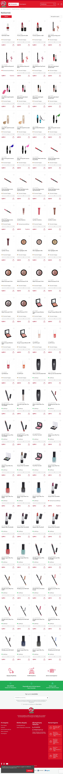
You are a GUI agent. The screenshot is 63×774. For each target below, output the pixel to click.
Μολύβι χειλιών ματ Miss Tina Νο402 (54, 559)
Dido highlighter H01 (53, 250)
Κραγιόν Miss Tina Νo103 (23, 465)
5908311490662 (6, 587)
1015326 (20, 157)
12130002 (52, 280)
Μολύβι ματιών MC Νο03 (8, 650)
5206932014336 (53, 464)
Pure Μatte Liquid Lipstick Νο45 (8, 98)
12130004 (21, 280)
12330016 (51, 341)
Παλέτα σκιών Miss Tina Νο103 (7, 466)
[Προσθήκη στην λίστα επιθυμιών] (14, 21)
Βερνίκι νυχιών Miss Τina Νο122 (22, 559)
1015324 (5, 157)
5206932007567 (6, 433)
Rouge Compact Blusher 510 (54, 312)
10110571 (51, 95)
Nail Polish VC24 (5, 35)
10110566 (20, 95)
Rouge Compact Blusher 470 (23, 342)
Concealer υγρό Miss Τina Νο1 (23, 405)
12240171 (20, 341)
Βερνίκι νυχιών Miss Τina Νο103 (7, 559)
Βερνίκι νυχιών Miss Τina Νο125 (38, 497)
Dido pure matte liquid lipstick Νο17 (53, 98)
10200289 (52, 34)
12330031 (36, 218)
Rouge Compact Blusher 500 (7, 343)
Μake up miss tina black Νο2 (54, 373)
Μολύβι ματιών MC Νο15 (23, 619)
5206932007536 (37, 556)
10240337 (36, 249)
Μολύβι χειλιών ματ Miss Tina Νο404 (7, 436)
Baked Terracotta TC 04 (38, 281)
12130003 (36, 280)
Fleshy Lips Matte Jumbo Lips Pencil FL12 (53, 159)
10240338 (21, 249)
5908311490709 (22, 587)
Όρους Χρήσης (39, 704)
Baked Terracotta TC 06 (7, 281)
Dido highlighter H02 (37, 250)
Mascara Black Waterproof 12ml (39, 128)
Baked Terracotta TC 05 (22, 281)
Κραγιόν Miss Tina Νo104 (7, 527)
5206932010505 (37, 464)
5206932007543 (53, 556)
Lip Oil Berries (5, 373)
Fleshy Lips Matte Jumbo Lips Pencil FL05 (53, 190)
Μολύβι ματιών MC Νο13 (23, 588)
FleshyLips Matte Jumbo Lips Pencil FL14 (39, 159)
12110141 (5, 95)
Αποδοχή (30, 770)
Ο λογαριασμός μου (21, 725)
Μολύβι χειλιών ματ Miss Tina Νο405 (7, 405)
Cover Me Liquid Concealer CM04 (23, 128)
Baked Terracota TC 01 (22, 312)
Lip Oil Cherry (51, 342)
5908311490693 (37, 587)
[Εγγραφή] (47, 697)
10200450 (52, 157)
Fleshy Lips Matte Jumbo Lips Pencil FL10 (7, 190)
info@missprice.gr (38, 729)
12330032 (21, 218)
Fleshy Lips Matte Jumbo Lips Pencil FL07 (38, 190)
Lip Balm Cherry (5, 250)
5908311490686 (53, 587)
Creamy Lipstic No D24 (22, 35)
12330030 (52, 218)
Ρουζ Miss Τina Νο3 (37, 435)
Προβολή (12, 75)
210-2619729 (37, 727)
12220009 (5, 126)
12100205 (5, 34)
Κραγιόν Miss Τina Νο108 (23, 527)
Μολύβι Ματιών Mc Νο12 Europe (38, 589)
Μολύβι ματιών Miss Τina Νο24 (54, 405)
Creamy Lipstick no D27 (38, 35)
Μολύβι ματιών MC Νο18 (54, 650)
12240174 (5, 341)
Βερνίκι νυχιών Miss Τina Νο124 (7, 497)
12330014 (20, 372)
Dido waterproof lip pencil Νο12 (23, 67)
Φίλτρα (6, 16)
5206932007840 (22, 464)
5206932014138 (6, 556)
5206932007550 (22, 433)
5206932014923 (53, 372)
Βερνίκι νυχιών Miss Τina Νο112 (38, 651)
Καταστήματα (4, 733)
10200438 (5, 218)
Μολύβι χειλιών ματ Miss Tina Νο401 (38, 559)
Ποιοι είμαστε (4, 725)
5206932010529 (37, 433)
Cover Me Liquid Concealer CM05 (8, 128)
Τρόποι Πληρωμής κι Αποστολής (23, 727)
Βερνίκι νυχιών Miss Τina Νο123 (53, 466)
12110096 (36, 34)
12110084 (20, 34)
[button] (13, 4)
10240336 (52, 249)
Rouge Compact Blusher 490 (38, 313)
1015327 (51, 126)
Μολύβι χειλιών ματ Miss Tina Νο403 (23, 436)
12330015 (5, 372)
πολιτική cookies (20, 767)
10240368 (36, 126)
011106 (51, 433)
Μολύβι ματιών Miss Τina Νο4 (54, 620)
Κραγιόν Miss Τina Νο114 (53, 527)
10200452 (36, 157)
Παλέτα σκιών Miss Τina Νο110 (53, 436)
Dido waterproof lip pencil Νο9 (8, 67)
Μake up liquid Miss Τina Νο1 (38, 405)
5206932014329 (22, 556)
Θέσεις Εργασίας (4, 731)
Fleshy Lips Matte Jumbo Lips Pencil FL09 (22, 190)
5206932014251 (21, 495)
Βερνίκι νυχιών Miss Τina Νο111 (22, 651)
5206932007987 (53, 495)
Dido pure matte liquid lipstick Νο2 (38, 98)
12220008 (21, 126)
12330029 (5, 249)
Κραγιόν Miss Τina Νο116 (53, 496)
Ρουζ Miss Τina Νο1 (37, 465)
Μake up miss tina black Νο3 (39, 373)
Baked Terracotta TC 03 (53, 281)
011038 (5, 464)
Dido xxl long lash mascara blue (8, 159)
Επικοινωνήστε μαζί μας (6, 729)
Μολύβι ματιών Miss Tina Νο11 (54, 589)
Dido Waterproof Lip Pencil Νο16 (39, 67)
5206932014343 (6, 495)
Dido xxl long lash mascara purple (23, 159)
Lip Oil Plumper (36, 342)
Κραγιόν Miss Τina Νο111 (38, 527)
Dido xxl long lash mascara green (54, 128)
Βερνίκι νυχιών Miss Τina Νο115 (22, 497)
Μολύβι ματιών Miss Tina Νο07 (38, 620)
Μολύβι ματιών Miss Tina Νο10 (7, 620)
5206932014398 (37, 495)
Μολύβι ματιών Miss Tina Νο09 (7, 589)
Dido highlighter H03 (22, 250)
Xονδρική (3, 727)
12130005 (5, 280)
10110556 (36, 95)
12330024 (36, 341)
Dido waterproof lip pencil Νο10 (54, 36)
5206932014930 (37, 372)
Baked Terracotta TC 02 (7, 312)
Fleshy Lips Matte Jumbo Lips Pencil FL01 (7, 221)
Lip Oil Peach (20, 373)
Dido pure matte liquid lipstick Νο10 (53, 67)
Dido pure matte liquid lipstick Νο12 (22, 98)
